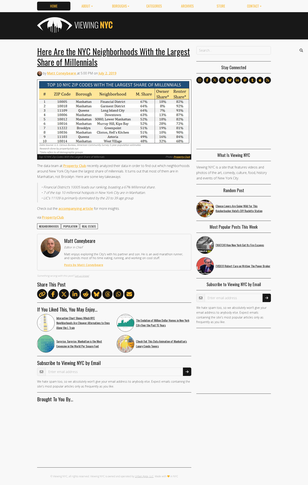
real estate (89, 226)
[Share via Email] (129, 295)
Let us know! (82, 276)
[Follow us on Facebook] (207, 80)
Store (221, 6)
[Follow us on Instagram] (199, 80)
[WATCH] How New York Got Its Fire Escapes (240, 245)
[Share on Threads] (107, 295)
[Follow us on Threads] (222, 80)
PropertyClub (53, 217)
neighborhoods (49, 226)
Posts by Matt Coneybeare (83, 265)
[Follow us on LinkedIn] (237, 80)
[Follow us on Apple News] (260, 80)
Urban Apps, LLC (144, 476)
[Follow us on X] (214, 80)
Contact (253, 6)
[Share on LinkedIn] (75, 295)
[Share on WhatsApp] (118, 295)
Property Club (181, 157)
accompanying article (75, 208)
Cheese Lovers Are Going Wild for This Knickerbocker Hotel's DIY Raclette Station (239, 208)
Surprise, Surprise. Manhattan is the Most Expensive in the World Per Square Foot (79, 343)
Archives (187, 6)
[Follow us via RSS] (267, 80)
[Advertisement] (194, 25)
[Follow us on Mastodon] (245, 80)
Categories (154, 6)
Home (53, 6)
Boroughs (119, 6)
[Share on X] (64, 295)
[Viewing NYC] (74, 25)
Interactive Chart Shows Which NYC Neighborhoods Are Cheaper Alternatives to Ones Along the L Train (83, 323)
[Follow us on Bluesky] (229, 80)
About (86, 6)
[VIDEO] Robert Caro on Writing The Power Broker (243, 266)
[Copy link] (42, 294)
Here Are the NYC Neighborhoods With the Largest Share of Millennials (113, 56)
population (70, 226)
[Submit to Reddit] (86, 295)
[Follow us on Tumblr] (252, 80)
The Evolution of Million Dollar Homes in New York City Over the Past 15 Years (162, 322)
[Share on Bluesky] (97, 295)
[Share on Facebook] (53, 295)
